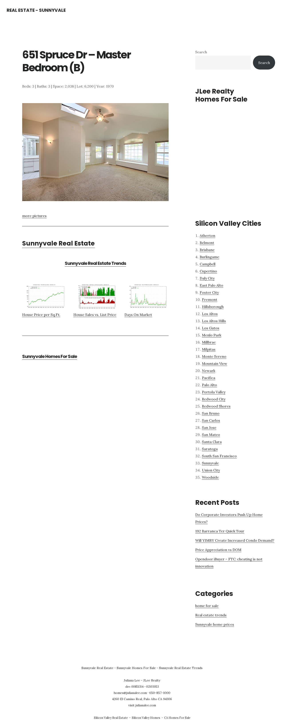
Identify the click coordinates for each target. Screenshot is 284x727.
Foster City (209, 292)
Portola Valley (213, 392)
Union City (211, 470)
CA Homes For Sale (177, 718)
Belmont (207, 242)
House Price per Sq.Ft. (41, 314)
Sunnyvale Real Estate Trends (95, 263)
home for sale (207, 605)
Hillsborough (213, 306)
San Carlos (211, 420)
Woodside (210, 477)
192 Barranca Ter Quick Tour (219, 531)
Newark (208, 370)
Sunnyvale (210, 463)
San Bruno (210, 413)
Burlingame (209, 257)
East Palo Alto (211, 285)
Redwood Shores (216, 406)
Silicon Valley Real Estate (111, 718)
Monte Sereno (214, 356)
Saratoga (210, 449)
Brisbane (207, 250)
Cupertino (208, 271)
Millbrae (209, 342)
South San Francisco (219, 456)
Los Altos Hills (214, 321)
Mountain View (214, 363)
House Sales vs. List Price (94, 314)
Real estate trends (211, 615)
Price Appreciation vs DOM (218, 549)
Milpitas (208, 349)
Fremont (209, 299)
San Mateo (211, 434)
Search (201, 52)
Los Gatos (210, 328)
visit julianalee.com (142, 705)
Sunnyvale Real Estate (58, 243)
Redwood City (213, 399)
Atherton (207, 235)
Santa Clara (212, 441)
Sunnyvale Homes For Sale (49, 356)
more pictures (34, 216)
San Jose (209, 427)
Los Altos (210, 314)
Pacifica (208, 377)
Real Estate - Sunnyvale (36, 10)
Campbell (207, 264)
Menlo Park (211, 335)
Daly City (207, 278)
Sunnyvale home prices (214, 624)
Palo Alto (209, 385)
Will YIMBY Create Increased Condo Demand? (234, 540)
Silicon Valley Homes (146, 718)
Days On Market (138, 314)
